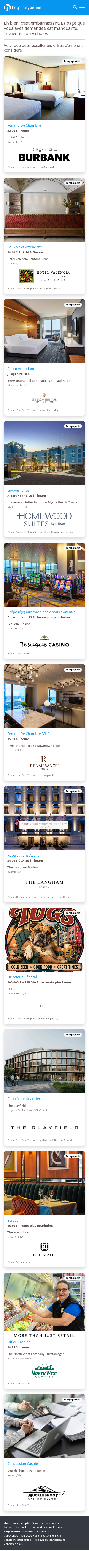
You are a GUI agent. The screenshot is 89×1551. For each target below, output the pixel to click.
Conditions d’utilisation (17, 1540)
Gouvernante (18, 490)
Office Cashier (18, 1342)
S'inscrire (38, 1523)
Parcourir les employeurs (47, 1527)
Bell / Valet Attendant (24, 247)
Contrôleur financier (23, 1098)
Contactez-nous (13, 1544)
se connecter (54, 1523)
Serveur (13, 1220)
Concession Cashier (23, 1463)
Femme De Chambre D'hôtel (30, 733)
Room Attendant (20, 368)
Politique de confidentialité (49, 1540)
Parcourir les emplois (16, 1527)
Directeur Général (22, 977)
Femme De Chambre (24, 125)
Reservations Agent (23, 855)
